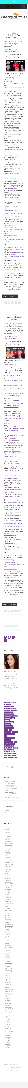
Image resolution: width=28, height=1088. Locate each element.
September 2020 (9, 950)
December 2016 (9, 1030)
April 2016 (7, 1044)
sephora (15, 747)
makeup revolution (9, 738)
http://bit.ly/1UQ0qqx (17, 265)
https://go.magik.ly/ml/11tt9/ (16, 502)
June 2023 (7, 892)
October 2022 (8, 906)
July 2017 (7, 1017)
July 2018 (7, 996)
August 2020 (8, 952)
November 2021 (9, 926)
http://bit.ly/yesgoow (16, 520)
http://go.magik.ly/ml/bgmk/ (11, 194)
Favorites (7, 810)
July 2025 (7, 850)
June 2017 (7, 1019)
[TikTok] (15, 5)
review (6, 745)
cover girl (7, 710)
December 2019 (9, 966)
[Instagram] (13, 5)
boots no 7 (7, 704)
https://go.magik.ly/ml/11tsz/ (12, 451)
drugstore (14, 710)
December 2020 (9, 945)
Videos (14, 33)
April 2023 (7, 896)
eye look (15, 716)
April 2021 (7, 938)
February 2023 (8, 899)
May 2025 (7, 853)
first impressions (9, 722)
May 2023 (7, 894)
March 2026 (8, 836)
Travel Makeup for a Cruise (11, 797)
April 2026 (7, 834)
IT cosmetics (8, 732)
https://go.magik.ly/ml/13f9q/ (12, 121)
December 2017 (9, 1008)
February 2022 (8, 920)
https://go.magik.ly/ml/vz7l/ (11, 127)
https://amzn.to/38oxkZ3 (10, 438)
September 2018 (9, 993)
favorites (7, 720)
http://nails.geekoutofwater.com (13, 146)
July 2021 (7, 933)
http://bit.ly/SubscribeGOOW (11, 58)
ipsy (10, 730)
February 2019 (8, 984)
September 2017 (9, 1014)
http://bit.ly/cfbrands (17, 372)
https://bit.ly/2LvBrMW (11, 188)
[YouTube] (10, 5)
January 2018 (8, 1007)
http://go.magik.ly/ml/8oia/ (11, 181)
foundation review (9, 728)
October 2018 (8, 991)
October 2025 (8, 845)
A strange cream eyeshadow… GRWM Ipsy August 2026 (11, 793)
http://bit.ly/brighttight (10, 225)
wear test (7, 757)
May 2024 (7, 875)
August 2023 (8, 889)
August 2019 (8, 973)
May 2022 (7, 915)
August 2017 (8, 1016)
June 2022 (7, 913)
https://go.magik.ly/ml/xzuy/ (11, 461)
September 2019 (9, 971)
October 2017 (8, 1012)
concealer (12, 708)
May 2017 (7, 1021)
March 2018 (8, 1003)
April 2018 (7, 1001)
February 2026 (8, 838)
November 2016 (9, 1031)
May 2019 (7, 979)
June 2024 (7, 873)
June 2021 (7, 934)
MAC (6, 736)
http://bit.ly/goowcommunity (12, 51)
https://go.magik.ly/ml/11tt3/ (12, 482)
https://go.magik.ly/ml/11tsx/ (12, 364)
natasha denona (8, 741)
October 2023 (8, 885)
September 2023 (9, 887)
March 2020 (8, 961)
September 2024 (9, 868)
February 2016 (8, 1047)
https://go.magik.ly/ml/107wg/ (12, 197)
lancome (7, 734)
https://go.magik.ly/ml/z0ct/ (14, 95)
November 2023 (9, 883)
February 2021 (8, 942)
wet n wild (13, 757)
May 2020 (7, 957)
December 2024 (9, 862)
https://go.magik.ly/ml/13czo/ (12, 173)
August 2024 (8, 869)
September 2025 (9, 846)
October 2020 (8, 949)
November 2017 (9, 1010)
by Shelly (14, 296)
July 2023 (7, 890)
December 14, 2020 (7, 296)
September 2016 (9, 1035)
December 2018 (9, 987)
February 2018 (8, 1005)
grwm (6, 730)
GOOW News (8, 812)
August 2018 (8, 994)
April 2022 (7, 917)
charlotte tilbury (9, 706)
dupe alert (7, 714)
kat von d (15, 732)
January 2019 (8, 986)
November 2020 (9, 947)
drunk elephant (8, 712)
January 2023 (8, 901)
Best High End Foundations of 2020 (14, 36)
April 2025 (7, 855)
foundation (7, 724)
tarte (12, 749)
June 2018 (7, 998)
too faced (7, 751)
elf (12, 714)
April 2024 (7, 876)
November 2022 (9, 905)
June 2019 (7, 977)
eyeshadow (7, 718)
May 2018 (7, 1000)
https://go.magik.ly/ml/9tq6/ (11, 509)
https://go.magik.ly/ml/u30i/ (11, 134)
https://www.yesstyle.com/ (11, 210)
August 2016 (8, 1037)
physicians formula (9, 743)
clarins (6, 708)
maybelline (7, 740)
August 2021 (8, 931)
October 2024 (8, 866)
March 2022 (8, 919)
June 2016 (7, 1040)
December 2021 (9, 924)
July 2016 (7, 1038)
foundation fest (8, 726)
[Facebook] (8, 5)
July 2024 (7, 871)
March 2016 (8, 1045)
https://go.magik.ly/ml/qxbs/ (16, 185)
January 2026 (8, 839)
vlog (14, 755)
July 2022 (7, 912)
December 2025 (9, 841)
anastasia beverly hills (10, 702)
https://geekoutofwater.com (14, 247)
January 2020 (8, 964)
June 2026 (7, 831)
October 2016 (8, 1033)
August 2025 (8, 848)
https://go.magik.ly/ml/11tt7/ (12, 456)
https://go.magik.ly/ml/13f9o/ (16, 116)
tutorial (7, 753)
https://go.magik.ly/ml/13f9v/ (16, 130)
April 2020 (7, 959)
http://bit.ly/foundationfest (11, 407)
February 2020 (8, 963)
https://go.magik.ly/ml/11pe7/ (12, 470)
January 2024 (8, 882)
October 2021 (8, 927)
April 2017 (7, 1023)
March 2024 (8, 878)
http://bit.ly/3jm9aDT (11, 440)
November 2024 (9, 864)
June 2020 (7, 956)
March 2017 (8, 1024)
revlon (11, 745)
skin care (7, 749)
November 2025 (9, 843)
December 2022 (9, 903)
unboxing (13, 753)
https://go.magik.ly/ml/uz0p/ (11, 111)
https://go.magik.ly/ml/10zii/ (16, 163)
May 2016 (7, 1042)
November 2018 (9, 989)
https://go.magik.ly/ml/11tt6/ (12, 492)
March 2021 (8, 940)
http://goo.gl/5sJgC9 (13, 269)
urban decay (8, 755)
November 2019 (9, 968)
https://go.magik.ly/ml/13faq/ (12, 168)
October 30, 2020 (7, 604)
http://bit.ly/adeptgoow (10, 235)
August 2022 (8, 910)
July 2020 (7, 954)
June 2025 (7, 852)
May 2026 (7, 832)
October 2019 (8, 970)
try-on (13, 751)
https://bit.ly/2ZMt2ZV (10, 100)
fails (13, 718)
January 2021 (8, 943)
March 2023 (8, 898)
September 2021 (9, 929)
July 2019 (7, 975)
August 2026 (8, 827)
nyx (15, 741)
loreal (12, 734)
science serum (8, 747)
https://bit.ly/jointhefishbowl (11, 79)
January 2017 (8, 1028)
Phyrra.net (7, 370)
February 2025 (8, 859)
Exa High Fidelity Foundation (14, 318)
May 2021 (7, 936)
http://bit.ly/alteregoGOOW (11, 217)
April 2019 (7, 980)
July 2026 (7, 829)
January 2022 (8, 922)
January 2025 (8, 861)
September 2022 (9, 908)
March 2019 (8, 982)
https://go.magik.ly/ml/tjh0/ (11, 106)
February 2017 (8, 1026)
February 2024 (8, 880)
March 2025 (8, 857)
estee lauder (8, 716)
